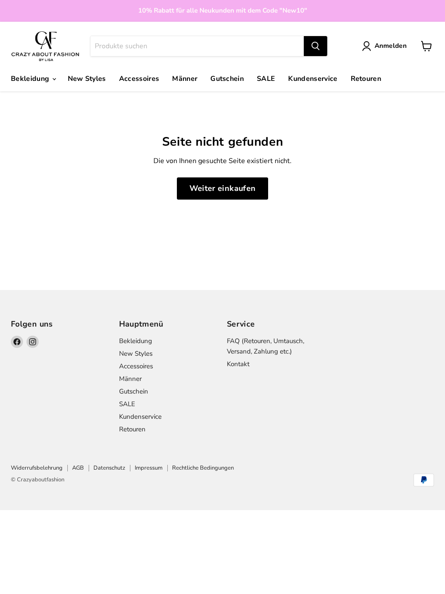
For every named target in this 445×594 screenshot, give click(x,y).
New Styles (87, 78)
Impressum (149, 468)
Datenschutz (109, 468)
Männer (184, 78)
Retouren (366, 78)
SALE (266, 78)
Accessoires (139, 78)
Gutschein (227, 78)
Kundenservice (312, 78)
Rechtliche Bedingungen (203, 468)
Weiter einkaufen (222, 188)
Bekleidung (31, 78)
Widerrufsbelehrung (37, 468)
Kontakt (238, 364)
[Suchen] (315, 46)
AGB (78, 468)
